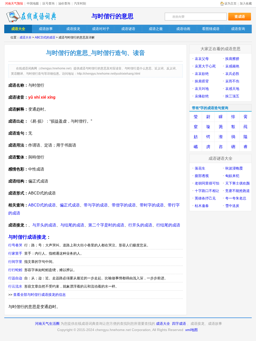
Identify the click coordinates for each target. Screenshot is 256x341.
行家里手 (15, 253)
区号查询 (48, 3)
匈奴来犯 (232, 176)
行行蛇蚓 (15, 270)
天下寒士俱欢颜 (237, 183)
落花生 (200, 168)
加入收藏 (246, 3)
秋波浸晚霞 (234, 168)
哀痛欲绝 (202, 96)
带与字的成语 (96, 205)
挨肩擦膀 (232, 59)
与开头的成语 (44, 225)
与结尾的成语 (72, 225)
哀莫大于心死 (205, 66)
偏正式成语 (70, 205)
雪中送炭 (232, 206)
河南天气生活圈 (47, 324)
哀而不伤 (232, 81)
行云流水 (15, 286)
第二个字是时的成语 (106, 225)
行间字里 (15, 262)
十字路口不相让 (207, 191)
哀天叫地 (202, 89)
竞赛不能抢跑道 (237, 191)
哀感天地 (232, 89)
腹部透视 (202, 176)
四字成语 (179, 324)
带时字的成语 (152, 205)
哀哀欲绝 (202, 74)
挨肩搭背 (202, 81)
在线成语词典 (31, 16)
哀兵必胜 (232, 74)
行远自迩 (15, 278)
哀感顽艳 (232, 66)
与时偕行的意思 (113, 16)
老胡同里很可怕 (207, 183)
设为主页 (230, 3)
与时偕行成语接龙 (27, 237)
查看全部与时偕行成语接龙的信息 (39, 295)
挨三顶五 (232, 96)
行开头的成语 (140, 225)
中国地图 (33, 3)
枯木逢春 (202, 206)
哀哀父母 (202, 59)
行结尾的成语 (168, 225)
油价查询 (64, 3)
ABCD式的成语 (45, 37)
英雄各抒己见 (205, 198)
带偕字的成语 (124, 205)
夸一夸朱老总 (235, 198)
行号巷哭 (15, 245)
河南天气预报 (14, 3)
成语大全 (26, 37)
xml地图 (191, 330)
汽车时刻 (80, 3)
